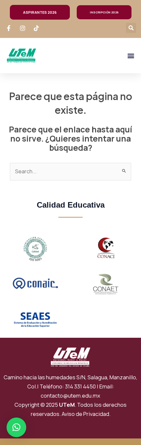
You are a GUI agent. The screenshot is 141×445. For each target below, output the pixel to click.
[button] (131, 28)
